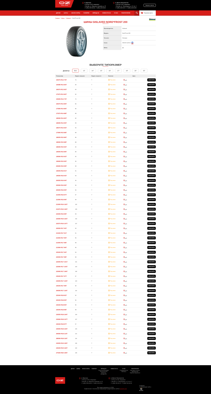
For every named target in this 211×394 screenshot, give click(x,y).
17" (118, 70)
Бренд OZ (96, 13)
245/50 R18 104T (62, 329)
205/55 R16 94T (61, 180)
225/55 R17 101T (62, 262)
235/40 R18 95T (61, 305)
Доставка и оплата (135, 370)
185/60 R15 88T (61, 142)
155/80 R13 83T (61, 85)
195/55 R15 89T (61, 152)
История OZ (104, 374)
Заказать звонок (149, 5)
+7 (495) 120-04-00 (100, 8)
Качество (103, 372)
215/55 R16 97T (61, 195)
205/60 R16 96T (61, 185)
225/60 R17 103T (62, 266)
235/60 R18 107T (62, 319)
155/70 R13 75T (61, 80)
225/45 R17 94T (61, 252)
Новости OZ (106, 13)
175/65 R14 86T (61, 108)
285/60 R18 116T (61, 338)
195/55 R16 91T (61, 171)
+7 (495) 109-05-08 (89, 8)
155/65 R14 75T (61, 99)
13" (84, 70)
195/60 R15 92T (61, 156)
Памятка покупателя (135, 372)
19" (135, 70)
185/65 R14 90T (61, 123)
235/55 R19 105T (62, 343)
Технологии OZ (103, 371)
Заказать (151, 80)
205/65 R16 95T (61, 190)
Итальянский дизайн (103, 370)
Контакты (124, 371)
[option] (76, 41)
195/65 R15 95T (61, 161)
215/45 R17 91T (61, 233)
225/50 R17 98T (61, 257)
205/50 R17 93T (61, 228)
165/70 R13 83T (61, 89)
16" (110, 70)
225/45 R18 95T (61, 300)
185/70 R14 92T (61, 128)
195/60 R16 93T (61, 175)
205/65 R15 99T (61, 166)
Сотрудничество (124, 370)
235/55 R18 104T (62, 314)
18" (127, 70)
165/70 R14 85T (61, 104)
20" (144, 70)
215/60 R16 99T (61, 199)
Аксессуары (75, 13)
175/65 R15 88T (61, 132)
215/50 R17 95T (61, 238)
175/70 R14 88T (61, 113)
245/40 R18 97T (61, 324)
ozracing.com (123, 388)
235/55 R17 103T (62, 281)
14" (93, 70)
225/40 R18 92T (61, 295)
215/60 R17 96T (61, 247)
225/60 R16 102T (62, 219)
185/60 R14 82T (61, 118)
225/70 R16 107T (62, 223)
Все (75, 70)
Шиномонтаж (135, 371)
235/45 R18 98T (61, 310)
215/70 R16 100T (62, 209)
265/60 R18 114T (61, 333)
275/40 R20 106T (62, 353)
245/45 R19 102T (62, 348)
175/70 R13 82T (61, 94)
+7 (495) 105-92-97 (120, 8)
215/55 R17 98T (61, 243)
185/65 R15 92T (61, 147)
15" (101, 70)
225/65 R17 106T (62, 271)
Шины (66, 13)
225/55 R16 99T (61, 214)
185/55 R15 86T (61, 137)
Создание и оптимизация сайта (145, 386)
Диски (58, 13)
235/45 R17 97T (61, 276)
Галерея (86, 13)
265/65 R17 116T (61, 290)
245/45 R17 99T (61, 286)
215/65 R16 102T (62, 204)
